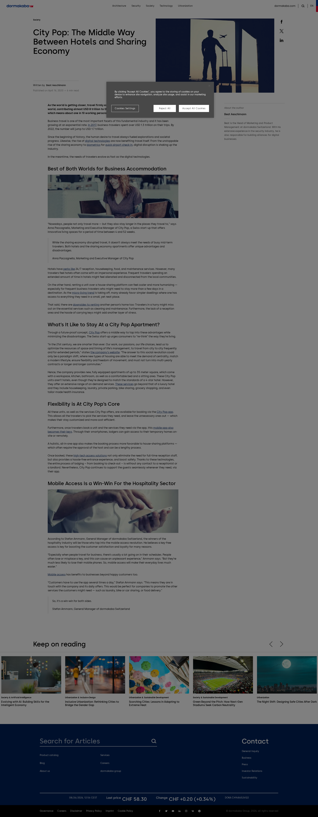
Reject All (165, 108)
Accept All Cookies (194, 108)
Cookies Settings (125, 108)
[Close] (209, 85)
